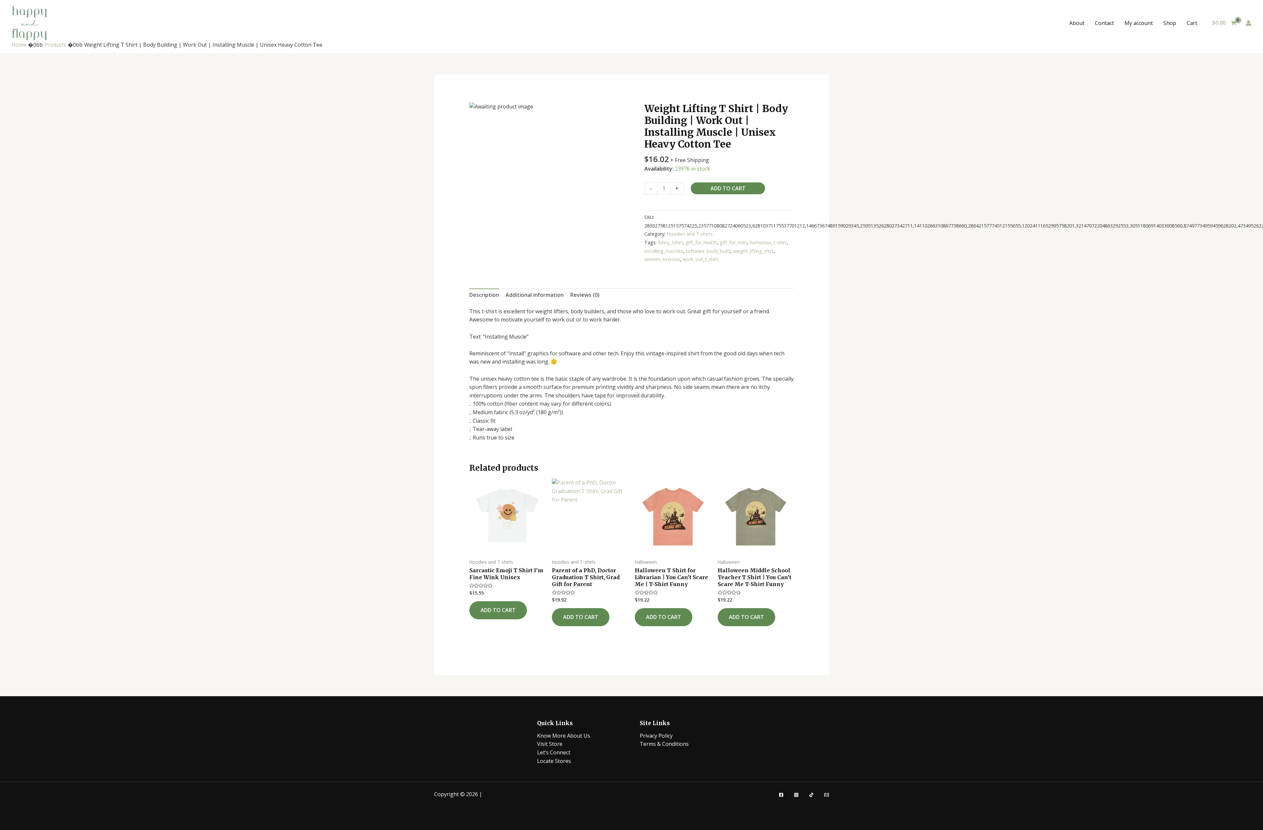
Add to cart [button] (498, 610)
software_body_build (708, 251)
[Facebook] (781, 795)
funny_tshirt (670, 242)
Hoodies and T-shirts (690, 234)
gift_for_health (701, 242)
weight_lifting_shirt (753, 251)
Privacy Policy (656, 735)
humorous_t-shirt (768, 242)
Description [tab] (484, 294)
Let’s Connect (553, 752)
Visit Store (549, 743)
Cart (1192, 23)
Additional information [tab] (535, 294)
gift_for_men (733, 242)
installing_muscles (663, 251)
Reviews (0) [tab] (585, 294)
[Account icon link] (1248, 23)
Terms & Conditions (664, 743)
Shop (1169, 23)
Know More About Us (563, 735)
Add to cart (728, 188)
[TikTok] (811, 795)
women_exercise (662, 259)
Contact (1104, 23)
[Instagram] (796, 795)
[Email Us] (826, 795)
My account (1139, 23)
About (1076, 23)
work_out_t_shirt (700, 259)
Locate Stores (554, 761)
